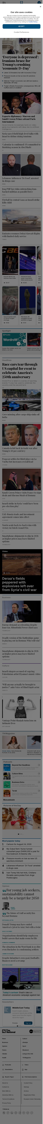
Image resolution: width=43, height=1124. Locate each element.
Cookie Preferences (21, 32)
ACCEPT (21, 26)
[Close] (40, 6)
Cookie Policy (32, 22)
